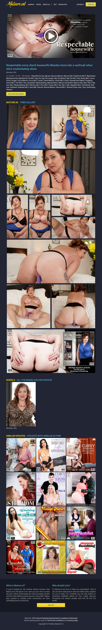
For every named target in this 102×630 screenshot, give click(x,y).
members (80, 4)
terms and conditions (55, 620)
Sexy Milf (32, 87)
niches (38, 4)
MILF (85, 83)
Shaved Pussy (72, 87)
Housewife (31, 83)
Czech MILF (59, 80)
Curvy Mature (22, 80)
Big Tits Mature (60, 78)
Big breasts (91, 76)
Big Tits (38, 78)
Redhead (13, 87)
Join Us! (91, 4)
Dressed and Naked (77, 80)
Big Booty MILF (80, 76)
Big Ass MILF (69, 76)
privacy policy (72, 620)
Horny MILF (10, 83)
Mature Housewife (66, 83)
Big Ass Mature (57, 76)
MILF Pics (40, 85)
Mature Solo (78, 83)
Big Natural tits (12, 78)
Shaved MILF (61, 87)
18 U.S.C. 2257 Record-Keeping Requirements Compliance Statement (51, 618)
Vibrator (9, 90)
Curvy (92, 78)
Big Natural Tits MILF (27, 78)
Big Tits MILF (71, 78)
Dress (66, 80)
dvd (55, 4)
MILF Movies (30, 85)
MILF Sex (57, 85)
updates (31, 4)
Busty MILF (85, 78)
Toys (84, 87)
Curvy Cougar (11, 80)
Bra (78, 78)
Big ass (48, 76)
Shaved (40, 87)
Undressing (90, 87)
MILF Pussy (48, 85)
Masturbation (52, 83)
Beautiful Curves (37, 76)
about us (46, 4)
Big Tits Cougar (47, 78)
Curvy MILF (33, 80)
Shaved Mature (49, 87)
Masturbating (41, 83)
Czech (40, 80)
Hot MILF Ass (21, 83)
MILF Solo (66, 85)
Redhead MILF (23, 87)
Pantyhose (86, 85)
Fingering (88, 80)
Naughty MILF (75, 85)
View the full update (16, 94)
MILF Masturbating (17, 85)
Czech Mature (48, 80)
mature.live (62, 4)
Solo (79, 87)
